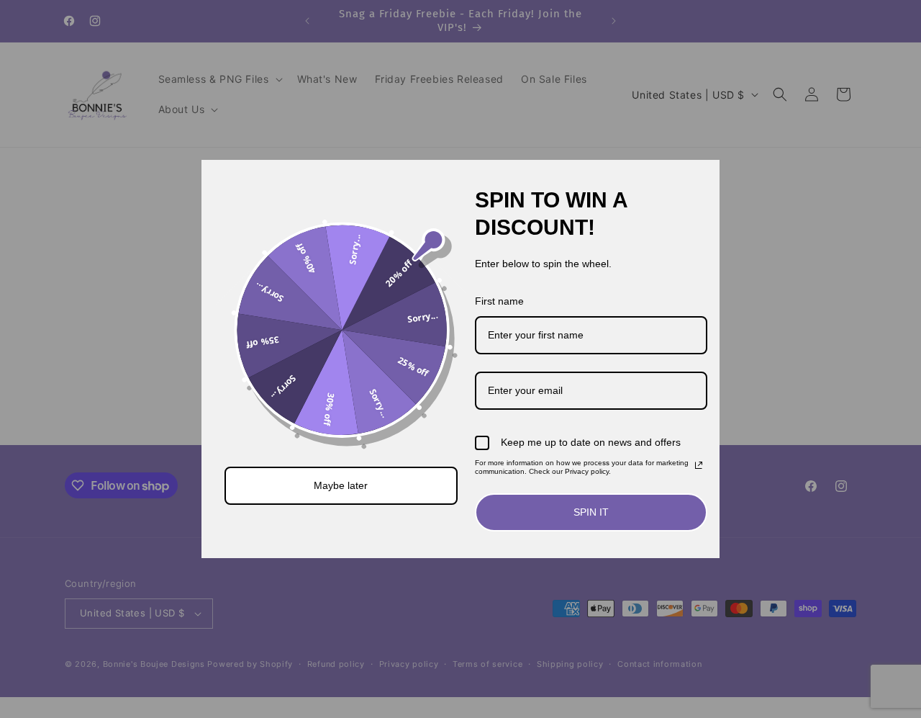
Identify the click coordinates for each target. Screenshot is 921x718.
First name (499, 301)
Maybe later (341, 485)
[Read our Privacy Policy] (698, 465)
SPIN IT (591, 512)
